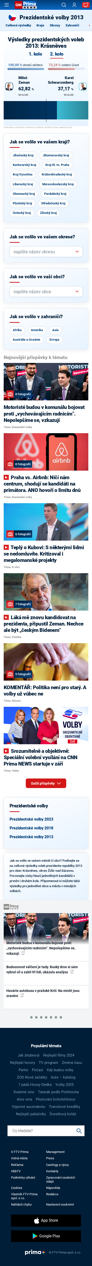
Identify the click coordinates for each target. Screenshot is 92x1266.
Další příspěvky (43, 783)
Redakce (52, 1194)
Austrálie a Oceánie (26, 339)
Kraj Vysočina (22, 174)
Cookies (16, 1188)
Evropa (54, 339)
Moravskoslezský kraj (58, 184)
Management (55, 1152)
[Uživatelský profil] (74, 5)
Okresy (55, 25)
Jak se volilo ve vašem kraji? (40, 142)
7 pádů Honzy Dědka (35, 1084)
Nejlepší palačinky (31, 1114)
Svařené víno (23, 1092)
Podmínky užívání (23, 1177)
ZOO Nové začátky (32, 1077)
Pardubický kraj (55, 194)
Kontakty (52, 1171)
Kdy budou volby (60, 1070)
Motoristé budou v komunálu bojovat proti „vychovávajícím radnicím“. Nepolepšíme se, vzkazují (40, 948)
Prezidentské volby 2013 (31, 837)
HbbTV (16, 1171)
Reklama (17, 1165)
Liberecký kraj (23, 184)
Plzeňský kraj (22, 203)
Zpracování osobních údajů (60, 1179)
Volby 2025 (64, 1084)
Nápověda (53, 1188)
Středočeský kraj (53, 203)
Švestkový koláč (63, 1114)
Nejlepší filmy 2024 (58, 1055)
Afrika (17, 330)
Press (50, 1158)
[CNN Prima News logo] (26, 5)
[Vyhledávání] (64, 5)
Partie (23, 1070)
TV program (48, 1062)
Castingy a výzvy (57, 1165)
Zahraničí (72, 25)
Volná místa (19, 1158)
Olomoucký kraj (24, 194)
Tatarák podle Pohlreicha (58, 1092)
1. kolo (35, 54)
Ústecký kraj (22, 213)
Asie (55, 330)
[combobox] (44, 251)
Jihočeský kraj (23, 155)
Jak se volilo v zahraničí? (36, 316)
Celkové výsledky (18, 25)
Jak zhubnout (28, 1055)
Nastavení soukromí (60, 1204)
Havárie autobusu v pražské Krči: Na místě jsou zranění (42, 993)
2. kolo (56, 54)
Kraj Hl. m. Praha (57, 165)
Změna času (72, 1062)
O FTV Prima (19, 1152)
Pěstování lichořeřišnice (55, 1099)
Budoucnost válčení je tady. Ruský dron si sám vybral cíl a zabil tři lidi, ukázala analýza (42, 969)
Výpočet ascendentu (28, 1106)
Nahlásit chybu (21, 1204)
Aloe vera (24, 1099)
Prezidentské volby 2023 (31, 819)
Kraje (40, 25)
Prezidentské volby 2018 (31, 828)
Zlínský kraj (48, 213)
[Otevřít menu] (6, 5)
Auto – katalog (63, 1077)
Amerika (37, 330)
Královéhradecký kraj (57, 174)
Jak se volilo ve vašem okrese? (42, 237)
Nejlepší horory (22, 1062)
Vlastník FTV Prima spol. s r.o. (24, 1196)
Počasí (37, 1070)
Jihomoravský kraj (56, 155)
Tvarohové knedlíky (64, 1106)
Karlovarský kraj (24, 165)
